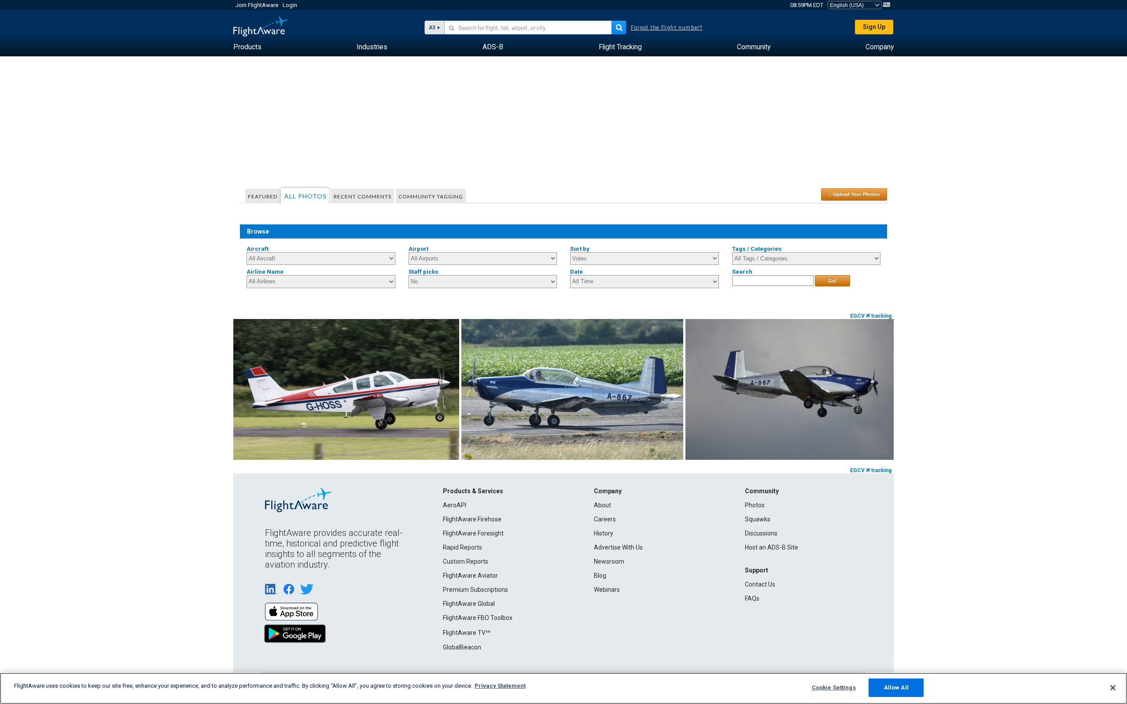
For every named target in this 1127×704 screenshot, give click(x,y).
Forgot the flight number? (667, 28)
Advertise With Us (618, 547)
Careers (605, 519)
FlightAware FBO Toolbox (477, 617)
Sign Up (874, 26)
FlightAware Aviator (470, 575)
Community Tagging (430, 196)
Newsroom (609, 561)
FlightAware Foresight (473, 533)
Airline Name (265, 271)
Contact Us (760, 584)
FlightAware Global (469, 603)
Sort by (579, 249)
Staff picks (423, 271)
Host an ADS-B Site (771, 547)
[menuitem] (247, 47)
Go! (832, 280)
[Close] (1113, 687)
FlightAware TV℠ (466, 632)
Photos (755, 505)
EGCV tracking (870, 316)
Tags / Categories (757, 249)
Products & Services (473, 491)
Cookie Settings (834, 687)
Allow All (896, 687)
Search (742, 271)
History (603, 533)
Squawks (757, 519)
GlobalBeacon (462, 647)
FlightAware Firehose (472, 519)
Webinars (607, 589)
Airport (418, 249)
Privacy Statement (500, 685)
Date (576, 271)
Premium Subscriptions (475, 589)
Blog (600, 575)
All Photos (305, 196)
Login (290, 5)
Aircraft (258, 249)
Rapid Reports (462, 547)
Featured (262, 196)
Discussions (761, 533)
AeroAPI (454, 505)
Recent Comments (362, 196)
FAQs (752, 598)
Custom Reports (465, 561)
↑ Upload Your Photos (854, 194)
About (602, 505)
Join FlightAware (257, 5)
